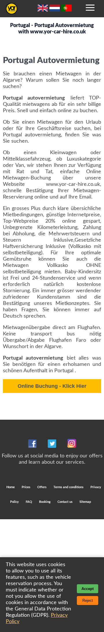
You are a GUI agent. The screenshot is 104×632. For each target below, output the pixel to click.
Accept (87, 589)
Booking (45, 501)
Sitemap (85, 501)
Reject (87, 600)
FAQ (29, 501)
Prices (26, 487)
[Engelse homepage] (43, 10)
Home (10, 487)
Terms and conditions (68, 487)
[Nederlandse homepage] (55, 10)
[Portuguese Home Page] (66, 10)
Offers (42, 487)
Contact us (65, 501)
